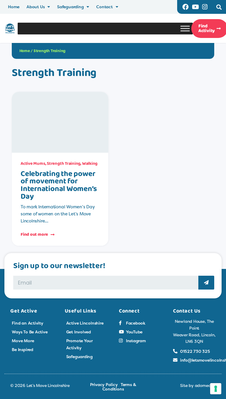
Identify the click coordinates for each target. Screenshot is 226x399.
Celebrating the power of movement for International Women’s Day (59, 185)
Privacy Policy (104, 384)
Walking (89, 163)
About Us (35, 6)
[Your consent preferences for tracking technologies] (215, 388)
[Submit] (206, 283)
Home (13, 6)
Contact (104, 6)
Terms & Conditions (119, 387)
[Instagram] (205, 7)
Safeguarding (70, 6)
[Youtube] (195, 7)
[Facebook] (185, 7)
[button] (219, 7)
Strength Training (63, 163)
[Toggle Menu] (185, 28)
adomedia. (205, 385)
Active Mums (33, 163)
